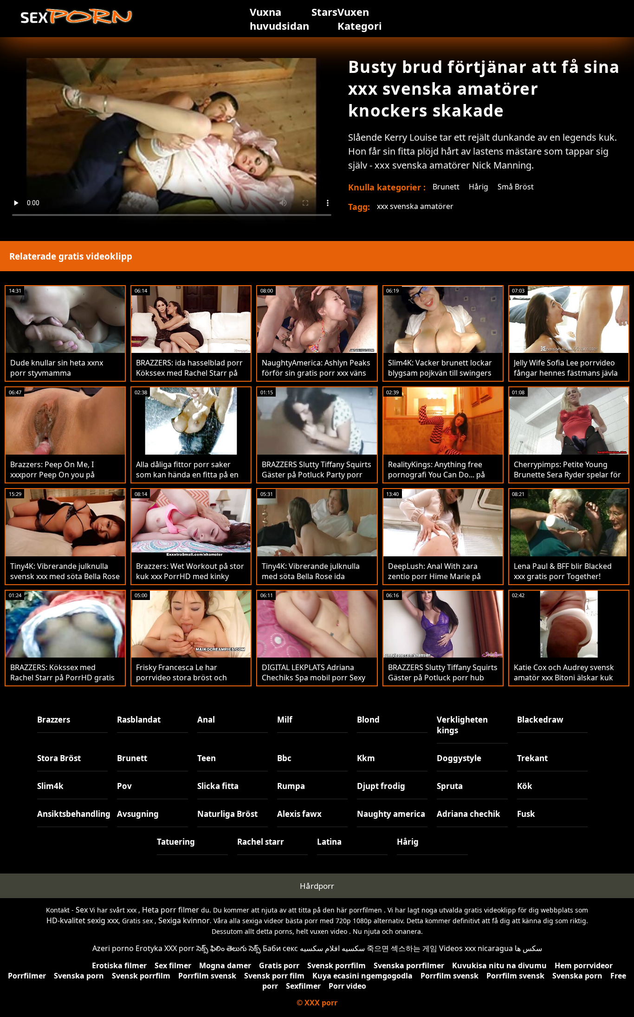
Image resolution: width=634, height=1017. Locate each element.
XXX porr (179, 948)
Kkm (366, 758)
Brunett (446, 187)
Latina (329, 841)
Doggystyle (459, 758)
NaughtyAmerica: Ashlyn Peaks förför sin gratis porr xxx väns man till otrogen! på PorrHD (316, 373)
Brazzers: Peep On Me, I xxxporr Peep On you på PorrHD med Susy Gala (52, 474)
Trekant (532, 758)
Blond (368, 719)
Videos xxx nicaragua (476, 948)
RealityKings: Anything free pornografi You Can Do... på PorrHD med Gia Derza (436, 474)
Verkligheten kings (462, 725)
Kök (524, 786)
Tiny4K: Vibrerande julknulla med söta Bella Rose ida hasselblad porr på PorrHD (311, 576)
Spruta (450, 786)
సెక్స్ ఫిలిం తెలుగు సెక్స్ (228, 948)
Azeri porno (113, 948)
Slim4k (50, 786)
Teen (206, 758)
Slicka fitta (218, 786)
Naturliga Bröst (227, 813)
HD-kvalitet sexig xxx (82, 920)
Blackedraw (540, 719)
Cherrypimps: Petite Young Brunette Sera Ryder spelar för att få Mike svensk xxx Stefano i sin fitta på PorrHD (568, 479)
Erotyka (149, 948)
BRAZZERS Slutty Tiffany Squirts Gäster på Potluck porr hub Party (443, 677)
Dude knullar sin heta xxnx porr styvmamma (56, 368)
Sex (82, 910)
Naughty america (391, 813)
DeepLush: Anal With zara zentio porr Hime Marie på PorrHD (434, 576)
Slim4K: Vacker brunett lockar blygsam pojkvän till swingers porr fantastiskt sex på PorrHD (442, 373)
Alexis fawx (299, 813)
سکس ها (528, 948)
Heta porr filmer (170, 910)
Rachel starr (260, 841)
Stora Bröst (59, 758)
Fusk (526, 813)
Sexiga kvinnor (184, 920)
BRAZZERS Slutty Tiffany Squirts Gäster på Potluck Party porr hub (316, 474)
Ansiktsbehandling (72, 813)
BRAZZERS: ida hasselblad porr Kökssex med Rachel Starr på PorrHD (189, 373)
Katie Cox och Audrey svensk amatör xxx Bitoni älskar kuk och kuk (564, 677)
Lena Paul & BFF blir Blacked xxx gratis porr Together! (563, 571)
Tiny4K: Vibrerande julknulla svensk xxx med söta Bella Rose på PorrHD (65, 576)
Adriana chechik (468, 813)
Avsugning (138, 813)
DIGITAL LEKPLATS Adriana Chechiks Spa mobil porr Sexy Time (313, 677)
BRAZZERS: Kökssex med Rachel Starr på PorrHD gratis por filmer (62, 677)
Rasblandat (139, 719)
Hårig (478, 187)
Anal (206, 719)
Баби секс (280, 948)
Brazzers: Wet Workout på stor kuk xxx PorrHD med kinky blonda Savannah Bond (190, 576)
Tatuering (176, 841)
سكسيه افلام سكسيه (332, 948)
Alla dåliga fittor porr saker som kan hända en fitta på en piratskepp (187, 474)
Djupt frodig (381, 786)
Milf (284, 719)
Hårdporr (317, 885)
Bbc (284, 758)
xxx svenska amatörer (415, 206)
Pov (124, 786)
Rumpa (291, 786)
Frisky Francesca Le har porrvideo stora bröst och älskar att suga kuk (181, 677)
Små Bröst (516, 187)
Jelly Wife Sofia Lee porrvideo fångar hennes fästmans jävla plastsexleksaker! (566, 373)
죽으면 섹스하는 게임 (402, 948)
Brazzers (53, 719)
